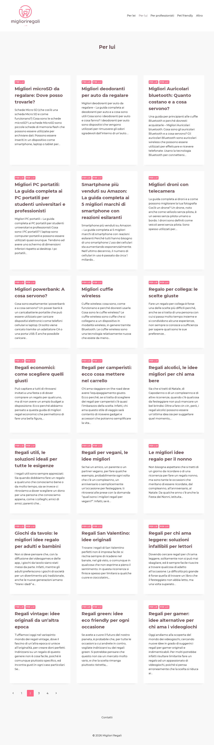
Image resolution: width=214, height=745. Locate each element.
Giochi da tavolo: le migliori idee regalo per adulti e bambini (38, 539)
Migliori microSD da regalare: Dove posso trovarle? (39, 95)
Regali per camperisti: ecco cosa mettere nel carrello (107, 374)
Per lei (131, 15)
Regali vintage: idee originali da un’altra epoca (37, 620)
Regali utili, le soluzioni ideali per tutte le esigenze (36, 459)
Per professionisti (162, 15)
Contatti (107, 717)
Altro (199, 15)
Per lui (143, 15)
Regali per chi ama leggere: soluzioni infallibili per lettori (170, 539)
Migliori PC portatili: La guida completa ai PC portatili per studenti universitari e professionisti (40, 197)
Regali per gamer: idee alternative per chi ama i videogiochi (173, 620)
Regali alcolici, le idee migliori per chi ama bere (173, 374)
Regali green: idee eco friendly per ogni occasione (105, 620)
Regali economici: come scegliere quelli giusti (39, 374)
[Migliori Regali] (25, 15)
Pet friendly (185, 15)
